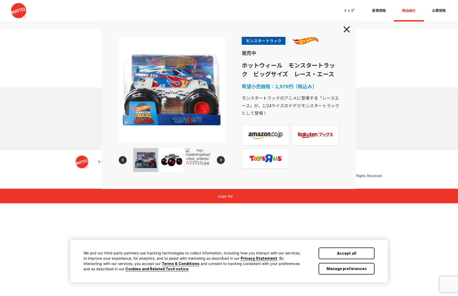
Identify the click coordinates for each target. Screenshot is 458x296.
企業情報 (439, 10)
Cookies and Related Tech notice (156, 269)
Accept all (346, 253)
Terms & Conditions (181, 263)
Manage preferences (347, 268)
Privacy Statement (259, 258)
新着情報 (379, 10)
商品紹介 (409, 10)
